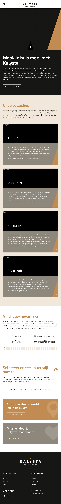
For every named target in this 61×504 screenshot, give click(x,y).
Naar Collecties (11, 87)
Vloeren (5, 481)
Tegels (5, 478)
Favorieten (15, 438)
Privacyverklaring (37, 493)
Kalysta (33, 478)
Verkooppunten (36, 481)
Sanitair (5, 484)
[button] (4, 347)
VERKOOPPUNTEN (17, 414)
